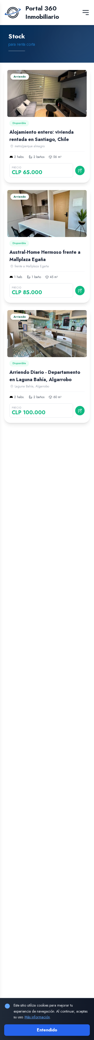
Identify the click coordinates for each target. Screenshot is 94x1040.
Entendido (47, 1030)
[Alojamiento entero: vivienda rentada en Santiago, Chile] (47, 125)
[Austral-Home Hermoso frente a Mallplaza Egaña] (47, 245)
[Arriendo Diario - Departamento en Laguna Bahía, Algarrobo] (47, 365)
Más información (37, 1017)
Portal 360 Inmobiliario (42, 12)
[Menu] (85, 12)
